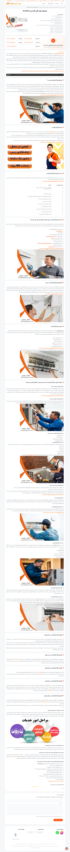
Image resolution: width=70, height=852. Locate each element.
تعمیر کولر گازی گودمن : (58, 17)
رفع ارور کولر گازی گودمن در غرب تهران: (56, 28)
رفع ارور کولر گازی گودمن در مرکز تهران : (56, 31)
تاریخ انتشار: (25, 31)
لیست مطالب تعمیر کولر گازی (43, 7)
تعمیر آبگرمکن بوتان (31, 844)
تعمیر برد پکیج (41, 844)
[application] (35, 75)
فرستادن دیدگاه (58, 820)
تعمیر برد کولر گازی (60, 512)
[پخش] (62, 74)
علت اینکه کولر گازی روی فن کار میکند (21, 844)
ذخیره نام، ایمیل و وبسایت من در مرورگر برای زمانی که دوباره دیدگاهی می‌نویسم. (48, 816)
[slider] (8, 75)
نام (61, 798)
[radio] (37, 787)
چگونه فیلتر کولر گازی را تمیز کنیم (44, 243)
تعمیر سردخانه (52, 844)
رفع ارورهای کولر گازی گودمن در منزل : (56, 22)
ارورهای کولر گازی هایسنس (51, 95)
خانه (62, 3)
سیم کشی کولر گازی (54, 238)
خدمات (57, 3)
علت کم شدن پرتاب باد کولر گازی (51, 248)
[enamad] (16, 835)
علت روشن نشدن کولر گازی (52, 395)
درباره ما (43, 3)
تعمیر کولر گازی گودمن (52, 131)
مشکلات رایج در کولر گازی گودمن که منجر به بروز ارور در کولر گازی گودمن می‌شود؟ (49, 25)
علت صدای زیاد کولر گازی (52, 494)
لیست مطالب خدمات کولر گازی (54, 7)
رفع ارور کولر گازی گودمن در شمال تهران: (56, 26)
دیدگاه (61, 803)
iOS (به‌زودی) (30, 832)
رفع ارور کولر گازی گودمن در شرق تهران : (56, 29)
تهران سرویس (63, 7)
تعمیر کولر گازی (58, 127)
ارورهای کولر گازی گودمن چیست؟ (57, 16)
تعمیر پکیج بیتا (47, 844)
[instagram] (61, 832)
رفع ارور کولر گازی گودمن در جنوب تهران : (55, 32)
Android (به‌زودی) (39, 832)
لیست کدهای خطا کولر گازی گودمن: (56, 19)
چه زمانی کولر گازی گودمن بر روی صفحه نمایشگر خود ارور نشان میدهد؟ (51, 20)
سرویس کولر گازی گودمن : (58, 23)
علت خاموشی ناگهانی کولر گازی (51, 142)
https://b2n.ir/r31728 (53, 781)
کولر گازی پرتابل (54, 294)
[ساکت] (10, 74)
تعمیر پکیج (36, 844)
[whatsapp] (57, 832)
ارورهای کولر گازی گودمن (53, 181)
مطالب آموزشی (50, 3)
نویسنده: (26, 29)
